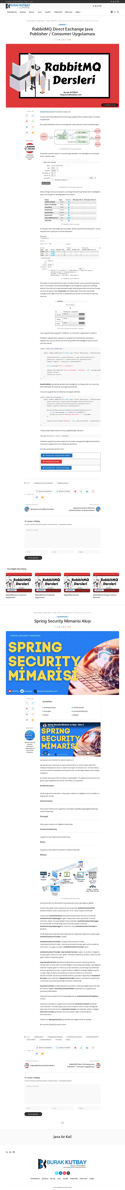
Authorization (78, 707)
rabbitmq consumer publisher (44, 483)
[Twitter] (111, 1)
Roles (46, 715)
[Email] (70, 39)
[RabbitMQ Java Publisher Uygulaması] (48, 582)
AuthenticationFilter (92, 1037)
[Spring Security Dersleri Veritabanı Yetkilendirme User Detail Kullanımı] (30, 735)
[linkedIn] (87, 491)
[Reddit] (66, 39)
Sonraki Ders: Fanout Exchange (57, 468)
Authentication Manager (55, 1037)
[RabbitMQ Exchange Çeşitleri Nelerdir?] (106, 582)
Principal (47, 711)
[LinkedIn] (113, 1)
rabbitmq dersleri (63, 483)
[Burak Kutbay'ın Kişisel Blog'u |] (18, 6)
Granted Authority (80, 711)
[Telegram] (68, 39)
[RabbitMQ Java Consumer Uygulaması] (19, 582)
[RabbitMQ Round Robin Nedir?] (30, 148)
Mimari (76, 715)
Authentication (50, 707)
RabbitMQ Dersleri (52, 462)
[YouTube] (116, 1)
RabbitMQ (63, 24)
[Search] (118, 12)
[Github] (118, 1)
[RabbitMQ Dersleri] (77, 582)
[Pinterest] (59, 39)
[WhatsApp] (61, 39)
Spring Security (62, 616)
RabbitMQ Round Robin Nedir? (29, 157)
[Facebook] (55, 39)
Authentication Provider (75, 1037)
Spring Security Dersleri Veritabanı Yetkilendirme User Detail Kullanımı (30, 747)
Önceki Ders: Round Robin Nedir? (57, 455)
